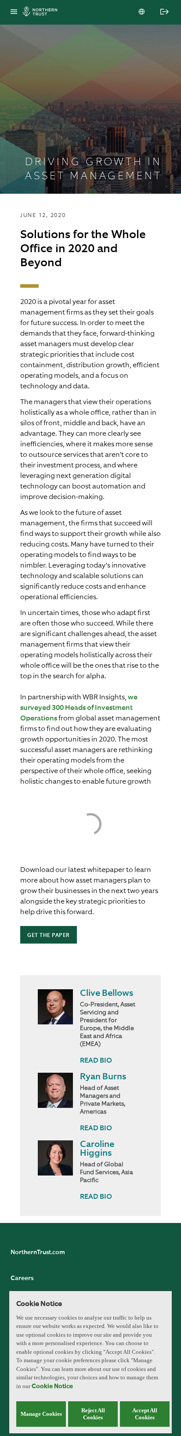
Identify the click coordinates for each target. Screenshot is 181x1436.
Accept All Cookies (144, 1414)
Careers (22, 1278)
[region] (90, 1362)
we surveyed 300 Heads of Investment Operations (79, 708)
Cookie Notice (52, 1386)
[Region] (142, 12)
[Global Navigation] (14, 12)
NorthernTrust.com (38, 1252)
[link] (96, 1061)
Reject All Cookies (93, 1414)
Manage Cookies (41, 1414)
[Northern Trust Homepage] (42, 12)
